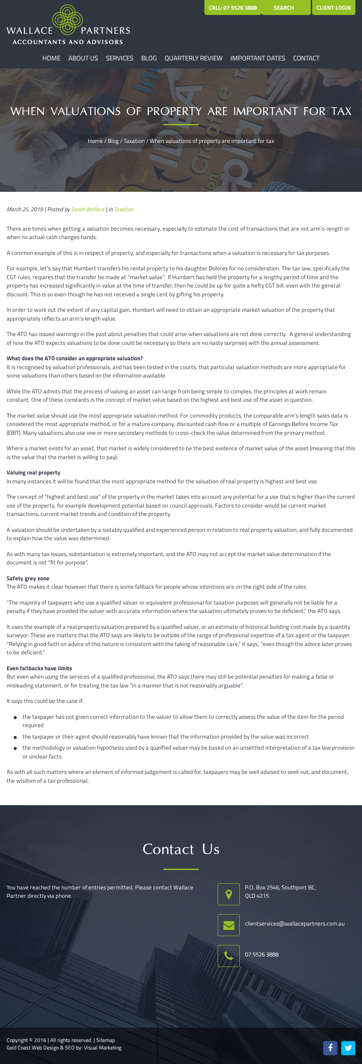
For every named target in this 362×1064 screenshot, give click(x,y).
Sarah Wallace (87, 209)
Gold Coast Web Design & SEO (41, 1048)
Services (119, 58)
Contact (306, 58)
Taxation (134, 140)
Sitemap (105, 1040)
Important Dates (257, 58)
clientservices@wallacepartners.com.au (295, 923)
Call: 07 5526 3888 (233, 7)
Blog (149, 58)
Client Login (334, 7)
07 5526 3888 (262, 954)
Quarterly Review (193, 58)
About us (83, 58)
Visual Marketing (102, 1048)
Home (51, 58)
